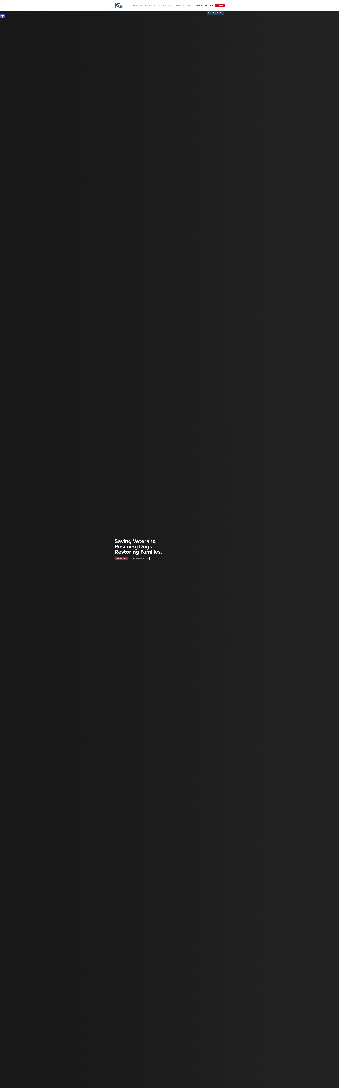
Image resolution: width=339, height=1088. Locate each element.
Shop (189, 5)
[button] (2, 16)
